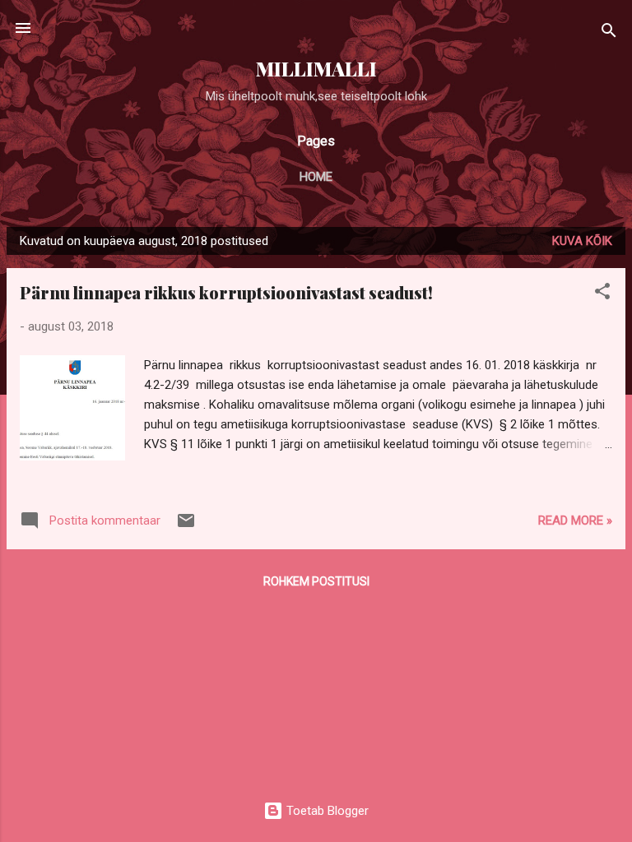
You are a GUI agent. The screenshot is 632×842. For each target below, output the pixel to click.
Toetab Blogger (326, 810)
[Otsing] (609, 33)
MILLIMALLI (316, 68)
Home (316, 176)
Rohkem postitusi (316, 581)
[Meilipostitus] (186, 526)
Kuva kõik (582, 241)
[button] (602, 294)
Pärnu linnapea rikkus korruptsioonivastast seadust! (226, 292)
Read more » (575, 520)
